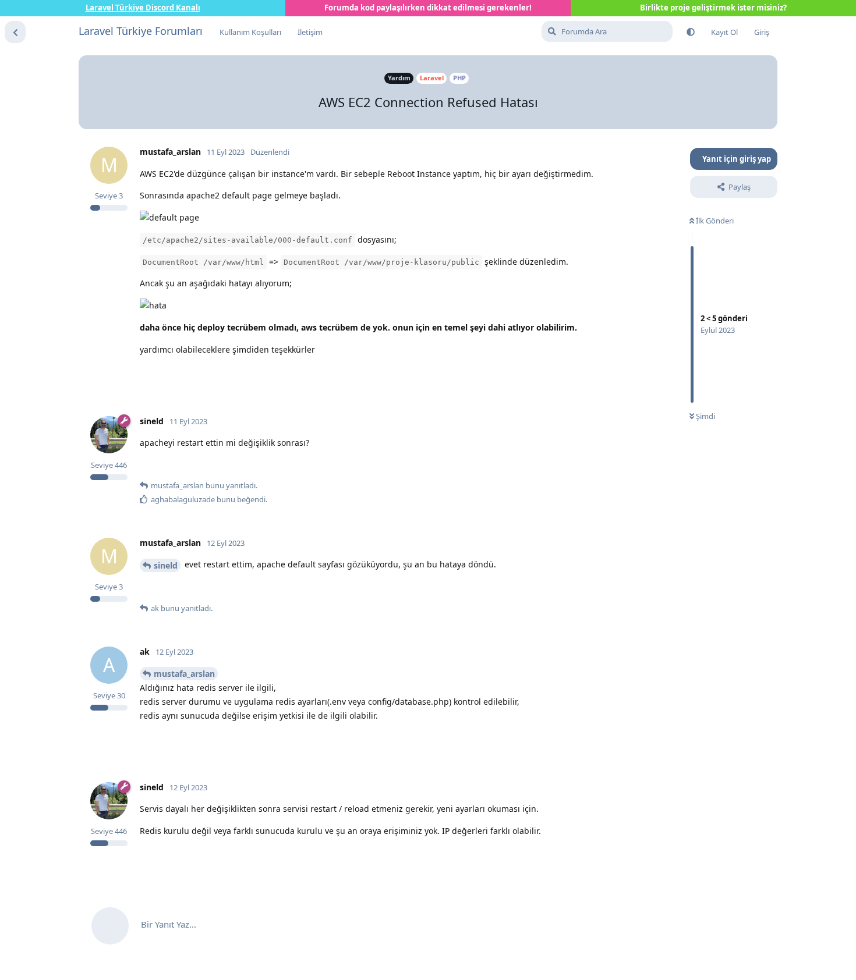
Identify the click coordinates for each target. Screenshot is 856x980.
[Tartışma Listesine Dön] (15, 32)
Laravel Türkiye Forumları (141, 31)
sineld (166, 565)
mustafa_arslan (184, 673)
